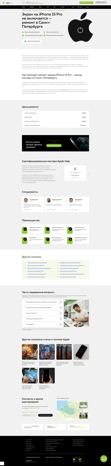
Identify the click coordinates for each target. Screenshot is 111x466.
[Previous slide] (18, 203)
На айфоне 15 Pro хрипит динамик (36, 276)
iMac (55, 7)
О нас (73, 7)
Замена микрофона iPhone (78, 441)
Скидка (103, 459)
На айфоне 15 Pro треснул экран (68, 276)
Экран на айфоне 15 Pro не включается (37, 262)
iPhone (23, 7)
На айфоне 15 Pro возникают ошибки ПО (70, 262)
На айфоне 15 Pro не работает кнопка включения (72, 274)
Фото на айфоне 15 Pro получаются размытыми (39, 268)
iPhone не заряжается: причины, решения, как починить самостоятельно (79, 363)
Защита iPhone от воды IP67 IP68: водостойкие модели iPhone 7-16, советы (45, 363)
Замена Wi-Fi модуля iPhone (51, 441)
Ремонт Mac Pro (29, 448)
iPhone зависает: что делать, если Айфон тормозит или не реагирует (28, 363)
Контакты (80, 7)
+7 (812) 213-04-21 (100, 2)
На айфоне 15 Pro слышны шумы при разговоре (72, 265)
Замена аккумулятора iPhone (79, 445)
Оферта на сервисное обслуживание (54, 457)
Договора (29, 329)
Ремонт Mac (28, 450)
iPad (48, 7)
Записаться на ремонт (86, 2)
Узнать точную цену (33, 41)
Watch (40, 7)
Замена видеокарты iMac (51, 450)
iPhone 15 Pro (64, 89)
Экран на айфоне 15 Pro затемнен (36, 265)
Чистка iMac (48, 445)
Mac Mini (62, 7)
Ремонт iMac (28, 441)
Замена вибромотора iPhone (79, 439)
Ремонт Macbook (29, 445)
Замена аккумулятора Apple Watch (53, 443)
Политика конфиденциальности (33, 457)
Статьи (87, 7)
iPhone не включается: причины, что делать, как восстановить (44, 387)
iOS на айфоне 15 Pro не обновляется (69, 268)
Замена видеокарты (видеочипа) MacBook (54, 439)
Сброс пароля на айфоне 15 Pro (35, 271)
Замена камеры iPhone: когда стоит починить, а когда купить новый (27, 387)
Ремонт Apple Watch (30, 446)
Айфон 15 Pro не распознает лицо (68, 271)
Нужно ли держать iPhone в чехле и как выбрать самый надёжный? (62, 363)
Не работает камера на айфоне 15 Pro (37, 274)
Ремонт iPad (28, 443)
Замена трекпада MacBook (51, 446)
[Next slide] (88, 173)
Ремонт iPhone (29, 439)
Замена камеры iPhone (77, 443)
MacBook (32, 7)
